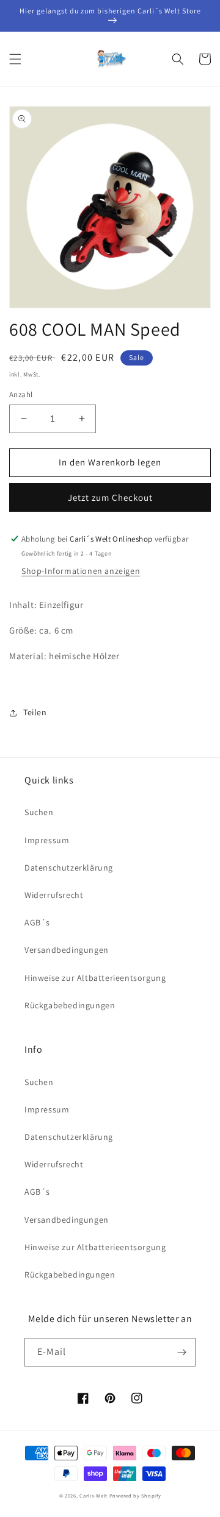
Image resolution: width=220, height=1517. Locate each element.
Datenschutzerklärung (68, 867)
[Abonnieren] (181, 1352)
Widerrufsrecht (53, 894)
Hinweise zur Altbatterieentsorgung (95, 977)
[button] (15, 59)
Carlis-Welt (93, 1495)
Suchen (39, 812)
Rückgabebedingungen (69, 1005)
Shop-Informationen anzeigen (80, 570)
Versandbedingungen (66, 949)
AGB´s (37, 922)
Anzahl (20, 394)
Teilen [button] (35, 712)
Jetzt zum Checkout (110, 497)
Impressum (46, 840)
